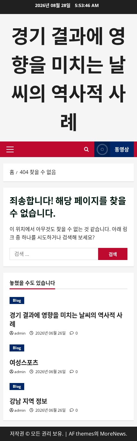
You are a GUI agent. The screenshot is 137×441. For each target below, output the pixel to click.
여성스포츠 (24, 362)
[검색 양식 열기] (86, 149)
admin (19, 333)
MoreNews (113, 433)
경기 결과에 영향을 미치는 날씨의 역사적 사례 (68, 77)
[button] (10, 149)
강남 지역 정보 (28, 401)
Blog (17, 300)
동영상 (122, 149)
